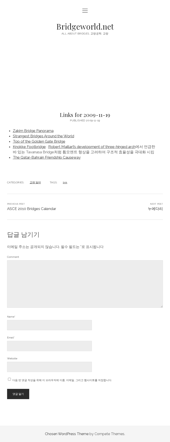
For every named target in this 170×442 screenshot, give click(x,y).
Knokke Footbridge (29, 146)
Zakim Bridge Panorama (33, 130)
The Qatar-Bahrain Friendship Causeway (47, 157)
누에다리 (155, 208)
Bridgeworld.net (85, 26)
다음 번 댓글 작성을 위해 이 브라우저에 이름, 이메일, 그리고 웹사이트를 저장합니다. (62, 380)
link (65, 182)
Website (12, 358)
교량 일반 (35, 182)
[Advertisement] (85, 75)
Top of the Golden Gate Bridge (39, 141)
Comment (13, 256)
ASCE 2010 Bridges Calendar (31, 208)
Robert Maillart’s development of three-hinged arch (91, 146)
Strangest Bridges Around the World (43, 136)
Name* (11, 316)
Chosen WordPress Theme (67, 434)
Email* (11, 337)
